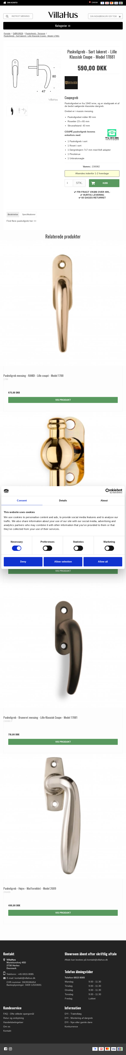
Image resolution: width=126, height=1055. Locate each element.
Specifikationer (28, 214)
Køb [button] (105, 183)
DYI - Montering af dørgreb (79, 1018)
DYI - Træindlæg (73, 1013)
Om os (6, 1026)
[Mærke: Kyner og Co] (73, 84)
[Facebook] (5, 1049)
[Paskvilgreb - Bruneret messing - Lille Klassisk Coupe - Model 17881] (63, 645)
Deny (23, 561)
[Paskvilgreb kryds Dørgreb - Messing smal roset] (63, 474)
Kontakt (7, 1030)
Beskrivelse (13, 214)
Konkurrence (71, 1026)
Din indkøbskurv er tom (103, 16)
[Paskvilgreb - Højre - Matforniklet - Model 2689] (63, 816)
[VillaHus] (63, 15)
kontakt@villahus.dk (25, 978)
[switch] (47, 548)
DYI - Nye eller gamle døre (78, 1022)
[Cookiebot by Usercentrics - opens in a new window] (108, 490)
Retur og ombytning (13, 1018)
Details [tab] (63, 500)
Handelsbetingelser (13, 1022)
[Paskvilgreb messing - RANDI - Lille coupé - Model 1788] (63, 303)
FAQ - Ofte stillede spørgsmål (18, 1013)
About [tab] (104, 500)
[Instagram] (10, 1049)
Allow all (103, 561)
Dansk (94, 2)
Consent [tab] (22, 500)
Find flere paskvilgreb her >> (21, 221)
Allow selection (63, 561)
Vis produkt (63, 400)
